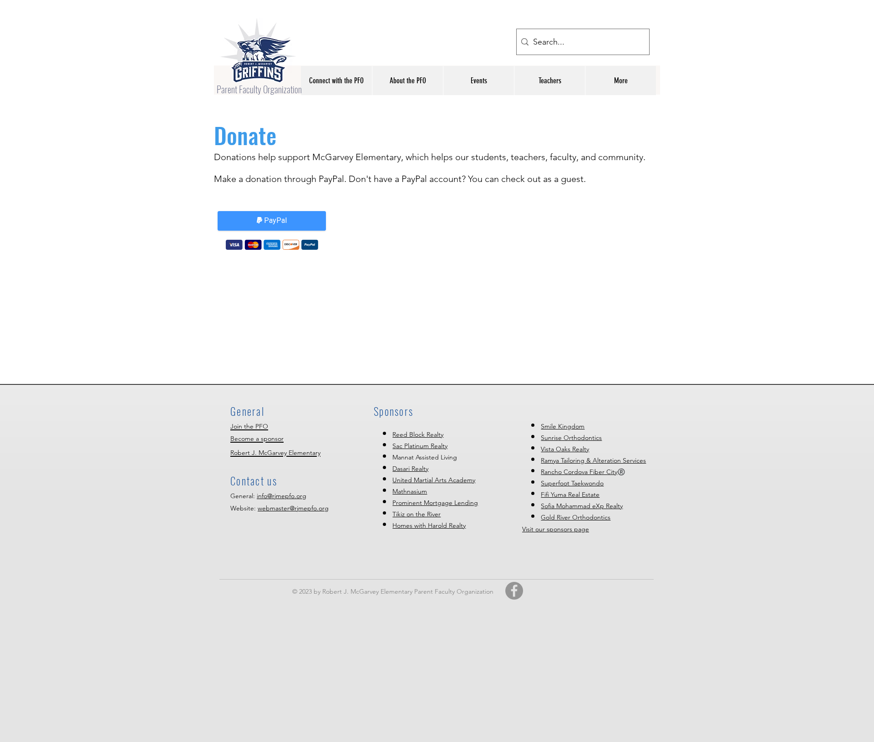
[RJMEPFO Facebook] (514, 591)
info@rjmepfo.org (281, 496)
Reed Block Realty (417, 434)
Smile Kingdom (562, 426)
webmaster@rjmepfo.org (293, 508)
